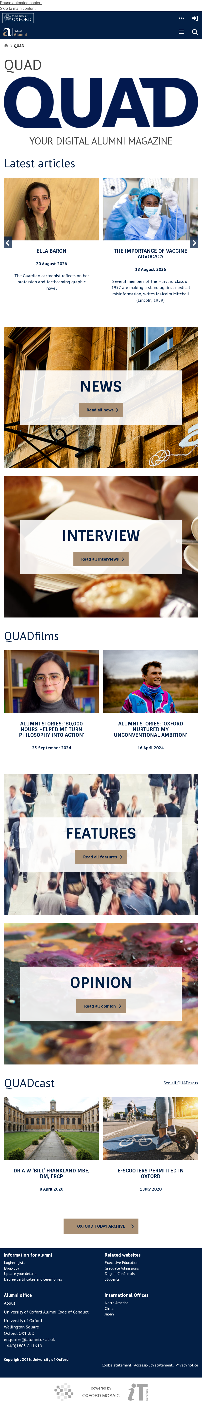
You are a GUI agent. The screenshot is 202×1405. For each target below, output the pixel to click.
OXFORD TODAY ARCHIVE (101, 1226)
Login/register (15, 1262)
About (9, 1303)
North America (116, 1302)
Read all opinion (100, 1006)
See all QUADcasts (181, 1083)
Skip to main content (17, 8)
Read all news (100, 410)
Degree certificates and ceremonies (33, 1279)
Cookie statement (117, 1365)
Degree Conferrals (120, 1273)
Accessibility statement (153, 1365)
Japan (109, 1314)
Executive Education (121, 1262)
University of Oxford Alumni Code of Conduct (46, 1312)
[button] (181, 18)
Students (112, 1279)
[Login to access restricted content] (195, 18)
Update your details (20, 1273)
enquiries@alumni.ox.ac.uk (29, 1339)
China (109, 1308)
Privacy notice (186, 1365)
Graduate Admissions (122, 1268)
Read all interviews (100, 559)
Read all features (100, 857)
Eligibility (11, 1268)
